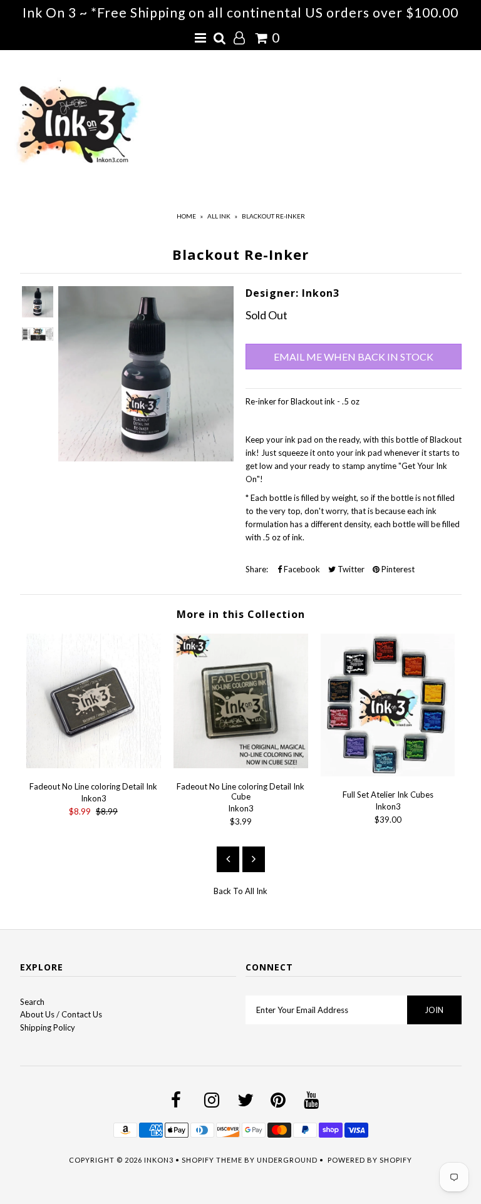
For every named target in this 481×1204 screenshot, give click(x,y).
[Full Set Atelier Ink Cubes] (388, 773)
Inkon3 (158, 1160)
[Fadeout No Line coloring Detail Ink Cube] (240, 765)
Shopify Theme (212, 1160)
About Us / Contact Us (61, 1014)
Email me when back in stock (353, 357)
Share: (257, 569)
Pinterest (397, 569)
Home (186, 216)
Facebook (301, 569)
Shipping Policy (47, 1027)
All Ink (218, 216)
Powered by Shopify (370, 1160)
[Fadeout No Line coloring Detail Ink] (93, 765)
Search (32, 1002)
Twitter (350, 569)
